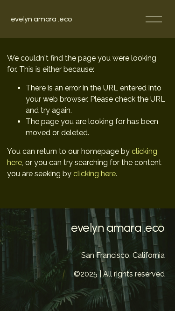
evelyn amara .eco (41, 18)
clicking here (94, 173)
